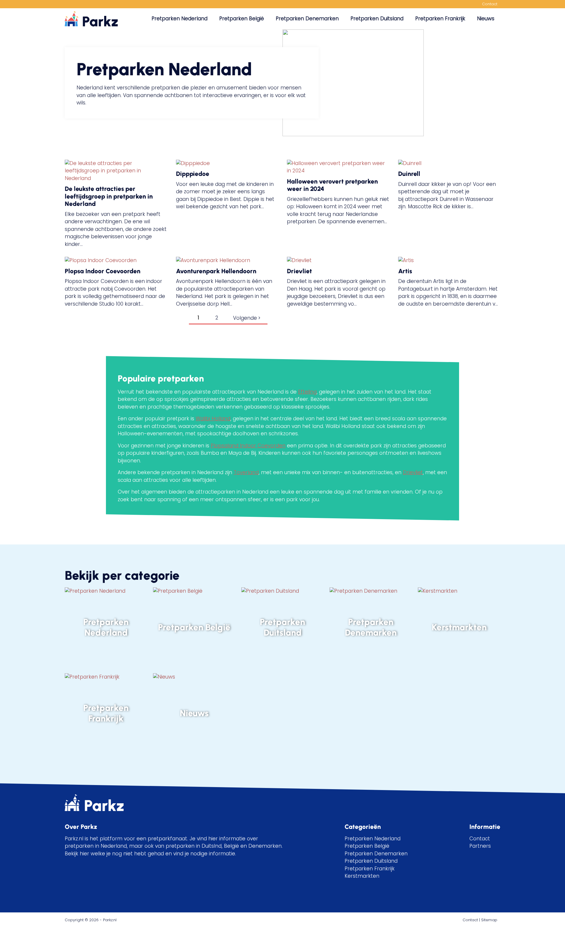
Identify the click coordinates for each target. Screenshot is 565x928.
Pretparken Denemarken (307, 18)
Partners (480, 845)
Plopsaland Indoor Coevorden (248, 445)
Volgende (245, 317)
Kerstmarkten (362, 875)
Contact (489, 3)
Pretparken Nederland (179, 18)
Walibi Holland (213, 418)
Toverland (246, 472)
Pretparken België (241, 18)
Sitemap (489, 919)
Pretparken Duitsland (376, 18)
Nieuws (485, 18)
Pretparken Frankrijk (440, 18)
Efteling (307, 391)
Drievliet (413, 472)
